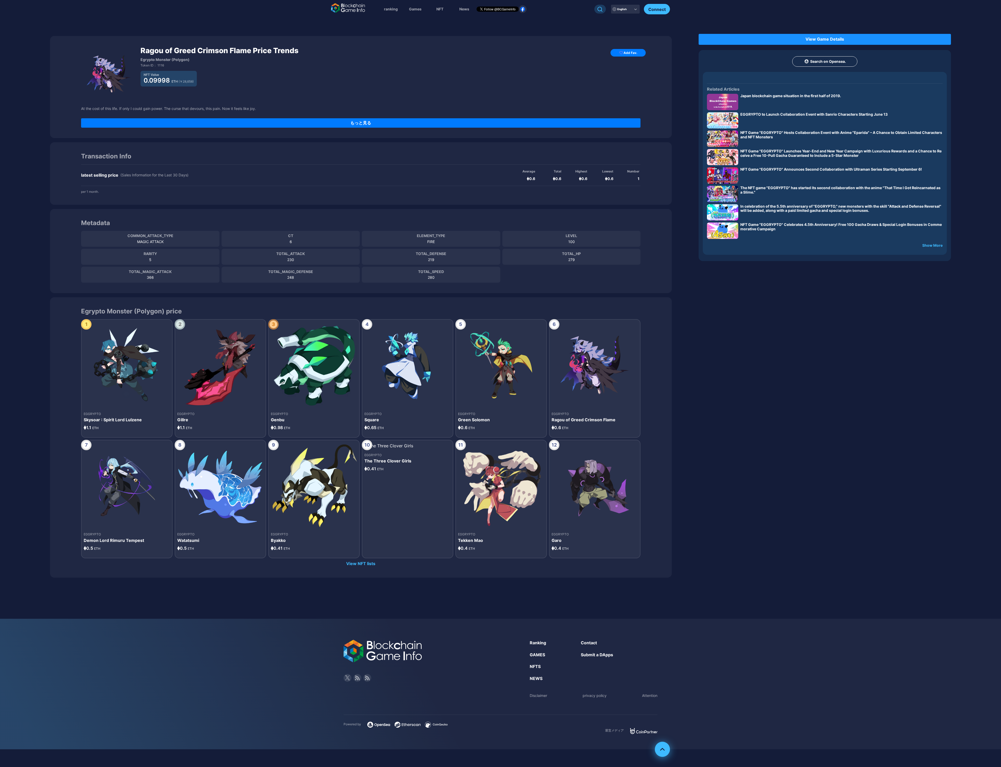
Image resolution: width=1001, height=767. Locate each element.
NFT (439, 9)
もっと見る (360, 122)
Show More (932, 245)
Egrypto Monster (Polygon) (165, 59)
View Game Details (824, 39)
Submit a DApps (597, 654)
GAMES (537, 654)
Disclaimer (538, 695)
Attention (649, 695)
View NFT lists (360, 563)
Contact (589, 642)
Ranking (538, 642)
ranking (391, 9)
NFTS (535, 666)
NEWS (536, 678)
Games (415, 9)
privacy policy (595, 695)
